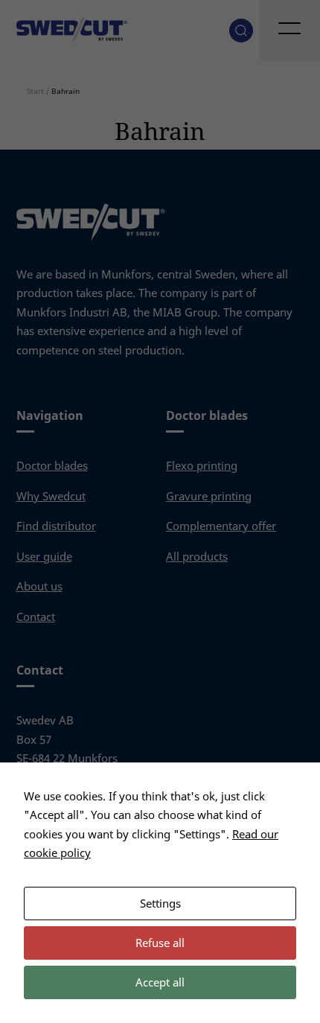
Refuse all (160, 942)
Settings (160, 903)
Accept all (160, 982)
